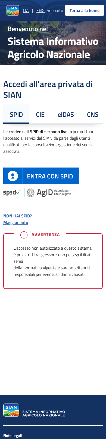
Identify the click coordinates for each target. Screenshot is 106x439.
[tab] (16, 114)
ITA (26, 10)
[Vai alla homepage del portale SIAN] (33, 410)
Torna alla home (84, 10)
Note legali (12, 435)
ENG (40, 10)
